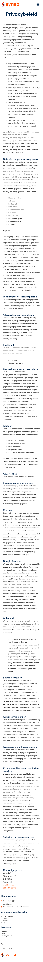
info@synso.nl (8, 885)
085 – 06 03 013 (9, 888)
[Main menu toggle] (38, 4)
